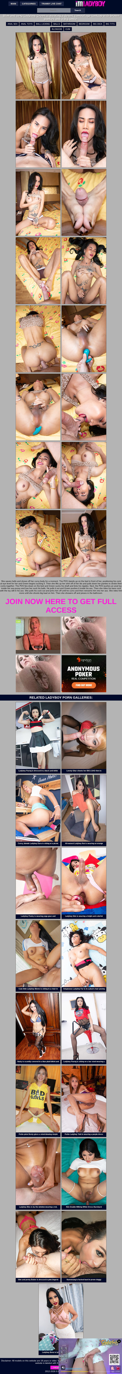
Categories (29, 4)
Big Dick (97, 24)
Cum (67, 29)
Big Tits (110, 24)
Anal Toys (26, 24)
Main (13, 4)
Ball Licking (43, 24)
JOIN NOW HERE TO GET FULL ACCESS (61, 605)
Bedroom (84, 24)
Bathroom (69, 24)
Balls (56, 24)
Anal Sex (12, 24)
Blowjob (57, 29)
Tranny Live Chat (52, 4)
